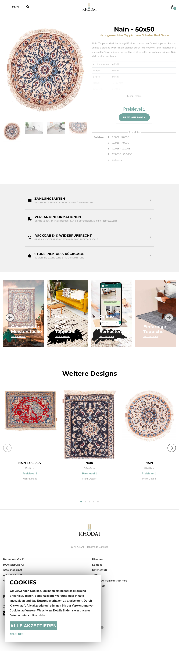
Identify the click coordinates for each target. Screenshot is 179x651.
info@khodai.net (12, 569)
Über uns (97, 559)
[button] (89, 200)
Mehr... (42, 615)
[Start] (89, 529)
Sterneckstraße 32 (14, 559)
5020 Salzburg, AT (13, 564)
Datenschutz (99, 569)
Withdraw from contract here (109, 580)
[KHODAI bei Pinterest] (102, 627)
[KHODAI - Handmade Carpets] (89, 6)
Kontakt (97, 564)
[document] (53, 608)
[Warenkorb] (172, 6)
